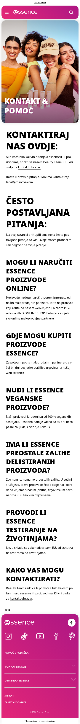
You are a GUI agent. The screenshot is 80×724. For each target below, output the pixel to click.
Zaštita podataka (15, 702)
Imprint (9, 695)
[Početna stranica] (25, 12)
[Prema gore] (72, 623)
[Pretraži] (71, 12)
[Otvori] (6, 12)
